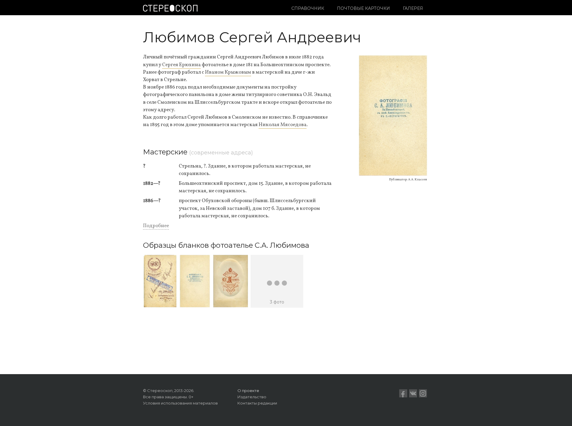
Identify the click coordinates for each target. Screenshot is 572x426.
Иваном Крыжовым (228, 72)
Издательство (251, 396)
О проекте (248, 390)
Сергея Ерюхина (181, 64)
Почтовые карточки (363, 8)
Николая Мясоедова (283, 124)
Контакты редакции (257, 403)
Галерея (413, 8)
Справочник (307, 8)
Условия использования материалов (180, 403)
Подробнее (156, 225)
